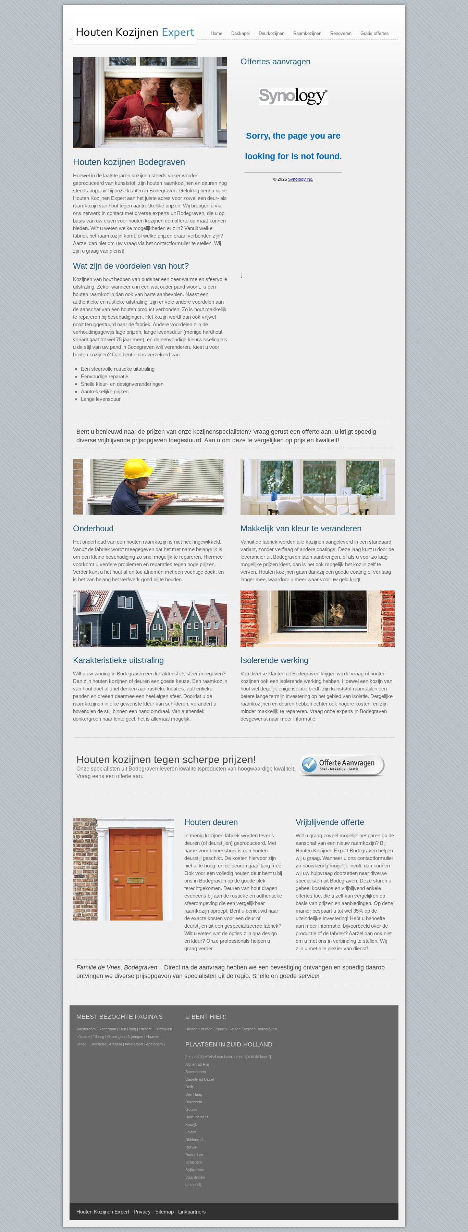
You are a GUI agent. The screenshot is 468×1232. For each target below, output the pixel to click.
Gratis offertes (374, 33)
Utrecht (145, 1029)
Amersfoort (134, 1044)
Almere (84, 1036)
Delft (189, 1087)
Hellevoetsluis (196, 1117)
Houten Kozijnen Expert (204, 1029)
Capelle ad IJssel (199, 1079)
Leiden (190, 1132)
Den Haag (127, 1029)
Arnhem (115, 1044)
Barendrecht (195, 1072)
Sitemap (164, 1212)
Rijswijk (191, 1147)
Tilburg (98, 1036)
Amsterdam (86, 1029)
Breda (81, 1044)
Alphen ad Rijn (197, 1064)
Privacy (142, 1212)
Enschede (97, 1044)
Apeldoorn (154, 1044)
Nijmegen (135, 1036)
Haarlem (153, 1036)
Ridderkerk (194, 1140)
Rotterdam (107, 1029)
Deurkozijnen (271, 33)
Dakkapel (240, 33)
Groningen (116, 1036)
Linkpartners (192, 1212)
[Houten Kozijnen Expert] (135, 44)
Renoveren (341, 33)
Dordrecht (193, 1102)
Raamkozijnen (307, 33)
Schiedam (193, 1162)
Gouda (191, 1109)
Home (216, 33)
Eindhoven (163, 1029)
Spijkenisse (194, 1170)
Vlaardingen (195, 1177)
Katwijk (191, 1124)
